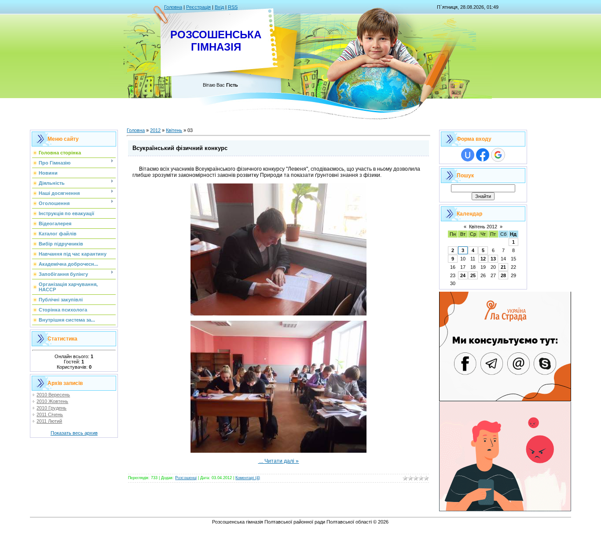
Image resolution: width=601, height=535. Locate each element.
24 (462, 275)
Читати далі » (281, 461)
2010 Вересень (53, 394)
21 (503, 267)
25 (473, 275)
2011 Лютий (49, 421)
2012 (155, 130)
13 (493, 258)
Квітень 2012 (483, 226)
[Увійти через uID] (467, 154)
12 (483, 258)
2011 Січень (50, 414)
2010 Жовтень (52, 401)
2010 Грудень (51, 407)
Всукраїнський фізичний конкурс (179, 148)
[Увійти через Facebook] (482, 154)
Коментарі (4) (247, 478)
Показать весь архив (74, 433)
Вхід (219, 7)
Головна (173, 7)
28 (503, 275)
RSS (233, 7)
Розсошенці (186, 478)
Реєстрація (198, 7)
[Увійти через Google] (498, 155)
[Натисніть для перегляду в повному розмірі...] (278, 314)
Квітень (174, 130)
